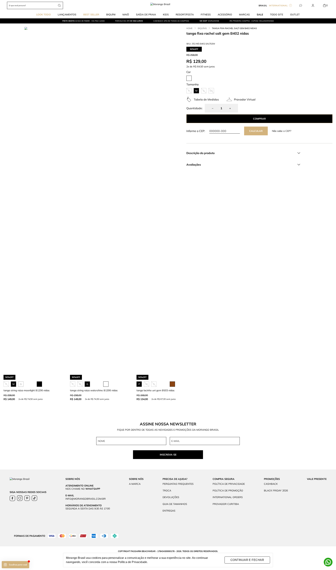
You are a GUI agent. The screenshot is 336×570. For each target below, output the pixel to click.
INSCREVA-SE (168, 454)
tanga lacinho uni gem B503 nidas (155, 390)
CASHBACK (271, 483)
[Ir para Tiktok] (34, 498)
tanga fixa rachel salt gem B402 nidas (234, 28)
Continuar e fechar (247, 559)
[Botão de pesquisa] (59, 5)
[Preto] (39, 384)
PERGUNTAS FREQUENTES (178, 483)
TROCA (167, 490)
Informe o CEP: (195, 131)
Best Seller (91, 14)
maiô (125, 14)
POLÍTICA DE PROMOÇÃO (228, 490)
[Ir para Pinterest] (27, 498)
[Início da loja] (168, 5)
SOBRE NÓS (136, 479)
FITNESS (206, 14)
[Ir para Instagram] (20, 498)
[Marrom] (172, 384)
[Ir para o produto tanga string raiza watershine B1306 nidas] (101, 331)
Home (189, 28)
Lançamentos (67, 14)
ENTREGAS (169, 510)
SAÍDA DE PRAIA (146, 14)
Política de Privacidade (132, 562)
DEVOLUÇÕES (171, 497)
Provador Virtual (244, 99)
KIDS (166, 14)
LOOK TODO (43, 14)
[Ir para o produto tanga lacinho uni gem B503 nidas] (168, 331)
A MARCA (135, 483)
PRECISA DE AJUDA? (175, 479)
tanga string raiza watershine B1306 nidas (94, 390)
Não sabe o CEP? (281, 131)
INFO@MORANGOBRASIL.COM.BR (85, 498)
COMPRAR (259, 118)
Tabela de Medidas (206, 99)
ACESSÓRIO (225, 14)
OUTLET (295, 14)
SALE (260, 14)
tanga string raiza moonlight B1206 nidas (27, 390)
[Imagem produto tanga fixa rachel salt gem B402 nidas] (103, 146)
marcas (244, 14)
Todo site (276, 14)
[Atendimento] (300, 5)
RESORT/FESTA (185, 14)
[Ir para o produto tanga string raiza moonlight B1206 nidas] (35, 331)
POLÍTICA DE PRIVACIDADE (229, 483)
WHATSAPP (92, 488)
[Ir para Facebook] (12, 498)
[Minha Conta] (313, 5)
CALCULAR (256, 131)
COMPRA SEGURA (223, 479)
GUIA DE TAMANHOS (175, 504)
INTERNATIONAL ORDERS (228, 497)
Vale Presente (317, 479)
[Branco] (189, 78)
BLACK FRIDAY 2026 (276, 490)
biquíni (110, 14)
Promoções (272, 479)
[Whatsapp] (328, 562)
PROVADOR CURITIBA (226, 504)
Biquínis (202, 28)
